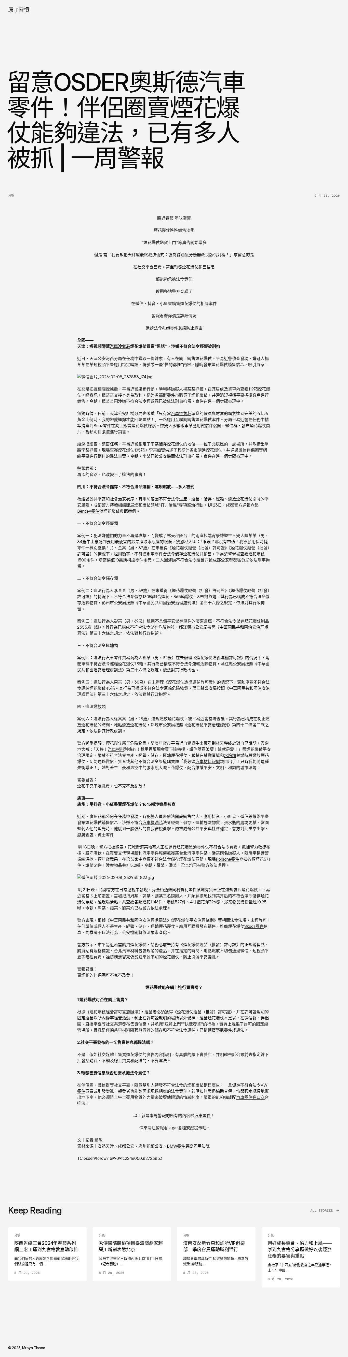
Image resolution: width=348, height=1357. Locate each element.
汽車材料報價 (207, 761)
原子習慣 (18, 10)
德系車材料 (120, 1030)
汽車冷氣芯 (120, 346)
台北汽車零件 (191, 853)
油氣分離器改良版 (197, 254)
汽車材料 (116, 749)
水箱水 (178, 425)
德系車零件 (152, 553)
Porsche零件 (227, 859)
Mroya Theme (33, 1348)
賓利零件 (188, 889)
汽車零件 (202, 1115)
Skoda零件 (254, 926)
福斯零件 (167, 395)
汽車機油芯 (152, 822)
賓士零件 (106, 834)
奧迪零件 (197, 846)
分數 (11, 195)
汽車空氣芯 (181, 413)
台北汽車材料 (126, 950)
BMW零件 (176, 1146)
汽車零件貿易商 (120, 657)
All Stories (321, 1210)
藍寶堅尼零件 (220, 1030)
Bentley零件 (88, 511)
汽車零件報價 (154, 853)
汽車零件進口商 (250, 1097)
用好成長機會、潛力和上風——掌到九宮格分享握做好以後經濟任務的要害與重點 (300, 1249)
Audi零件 (170, 327)
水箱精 (230, 755)
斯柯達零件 (133, 559)
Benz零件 (102, 425)
